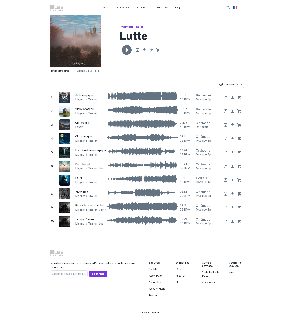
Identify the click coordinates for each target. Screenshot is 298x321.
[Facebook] (51, 285)
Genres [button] (105, 7)
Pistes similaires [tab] (60, 70)
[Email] (63, 285)
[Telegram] (59, 285)
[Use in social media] (137, 50)
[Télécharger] (144, 50)
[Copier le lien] (151, 50)
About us (181, 275)
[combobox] (230, 84)
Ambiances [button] (123, 7)
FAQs (179, 269)
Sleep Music (209, 282)
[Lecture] (127, 50)
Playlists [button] (141, 7)
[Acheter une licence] (158, 50)
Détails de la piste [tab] (88, 70)
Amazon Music (157, 288)
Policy (232, 272)
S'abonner (98, 273)
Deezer (153, 295)
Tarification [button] (161, 7)
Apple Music (156, 275)
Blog (178, 282)
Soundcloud (155, 282)
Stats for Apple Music (210, 274)
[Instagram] (55, 285)
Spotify (153, 269)
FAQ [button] (177, 7)
